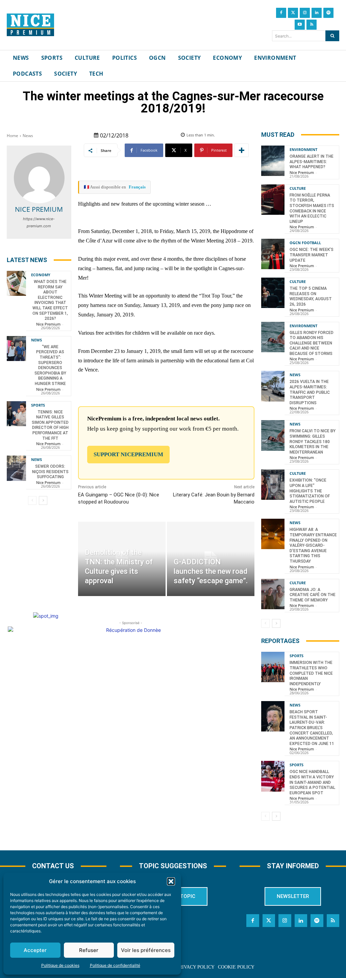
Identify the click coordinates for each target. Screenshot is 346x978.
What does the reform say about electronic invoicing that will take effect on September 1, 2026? (50, 300)
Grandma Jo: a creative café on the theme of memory (313, 594)
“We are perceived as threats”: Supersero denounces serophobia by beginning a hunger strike (50, 365)
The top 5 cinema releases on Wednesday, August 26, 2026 (311, 296)
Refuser (88, 950)
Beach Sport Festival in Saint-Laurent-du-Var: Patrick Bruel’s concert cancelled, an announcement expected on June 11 (312, 728)
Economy (40, 275)
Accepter (35, 950)
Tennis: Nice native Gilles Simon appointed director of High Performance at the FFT (50, 425)
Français (137, 186)
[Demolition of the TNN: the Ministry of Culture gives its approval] (122, 559)
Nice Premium (39, 209)
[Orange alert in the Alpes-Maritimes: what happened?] (273, 161)
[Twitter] (293, 13)
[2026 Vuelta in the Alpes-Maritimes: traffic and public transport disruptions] (273, 386)
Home (12, 135)
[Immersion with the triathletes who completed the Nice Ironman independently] (273, 667)
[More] (241, 150)
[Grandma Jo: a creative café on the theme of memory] (273, 594)
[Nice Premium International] (30, 25)
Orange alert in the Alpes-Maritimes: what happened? (311, 161)
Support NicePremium (128, 454)
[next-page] (43, 500)
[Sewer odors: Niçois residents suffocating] (16, 468)
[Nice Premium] (39, 178)
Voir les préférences (146, 950)
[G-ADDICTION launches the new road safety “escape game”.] (210, 559)
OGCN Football (305, 242)
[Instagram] (305, 13)
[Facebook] (281, 13)
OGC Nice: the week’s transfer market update (311, 254)
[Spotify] (328, 13)
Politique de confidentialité (115, 965)
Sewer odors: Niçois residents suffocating (50, 471)
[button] (171, 881)
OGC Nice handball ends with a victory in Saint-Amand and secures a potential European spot (312, 782)
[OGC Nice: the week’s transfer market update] (273, 254)
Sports (38, 405)
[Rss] (311, 25)
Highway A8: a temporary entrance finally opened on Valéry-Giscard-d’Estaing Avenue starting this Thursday (313, 545)
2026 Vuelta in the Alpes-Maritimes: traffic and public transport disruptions (310, 392)
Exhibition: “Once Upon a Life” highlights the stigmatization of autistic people (310, 491)
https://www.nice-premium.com (39, 222)
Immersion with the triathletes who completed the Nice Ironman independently (311, 673)
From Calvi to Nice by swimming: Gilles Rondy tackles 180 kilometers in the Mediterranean (313, 441)
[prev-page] (32, 500)
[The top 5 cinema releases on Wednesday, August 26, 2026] (273, 293)
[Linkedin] (317, 13)
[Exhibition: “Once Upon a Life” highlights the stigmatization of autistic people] (273, 484)
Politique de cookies (60, 965)
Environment (303, 149)
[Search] (332, 35)
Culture (298, 188)
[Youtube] (300, 25)
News (28, 135)
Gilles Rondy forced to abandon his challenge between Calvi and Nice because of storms (311, 343)
